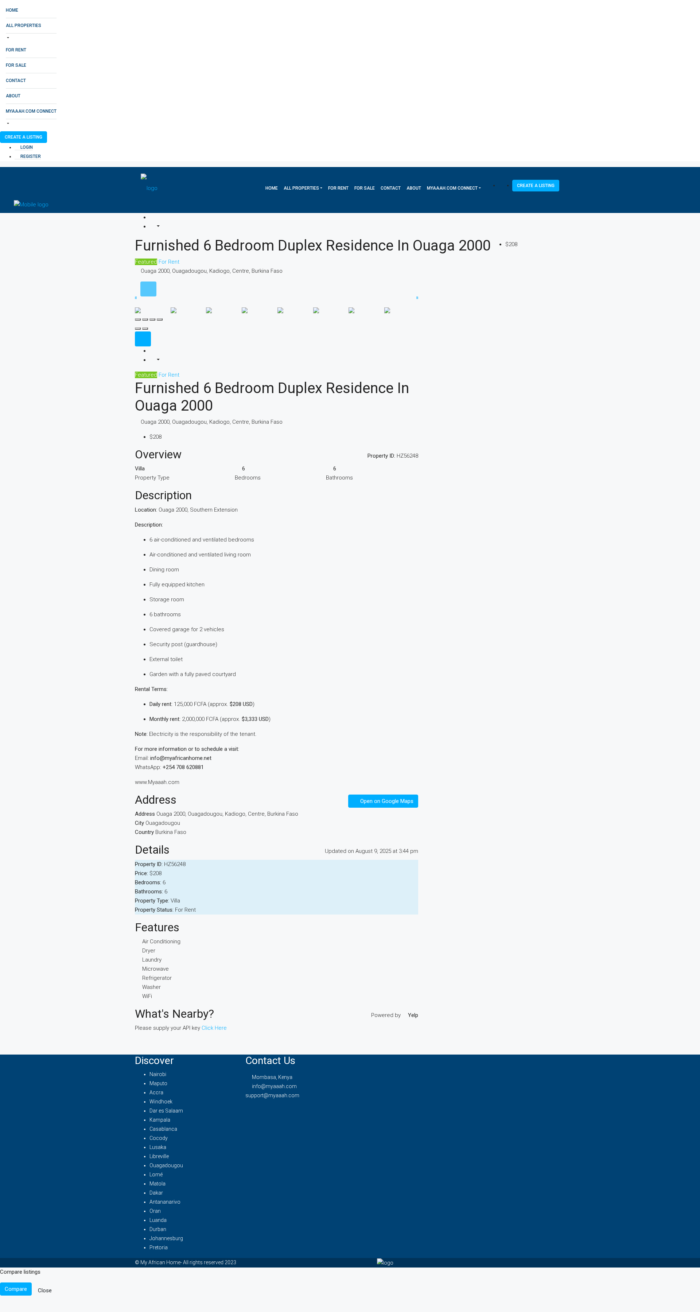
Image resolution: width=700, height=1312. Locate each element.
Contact (16, 80)
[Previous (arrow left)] (138, 328)
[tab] (148, 289)
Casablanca (163, 1129)
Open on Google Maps (386, 801)
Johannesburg (166, 1238)
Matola (157, 1184)
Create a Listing (23, 137)
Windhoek (160, 1102)
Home (12, 10)
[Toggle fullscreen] (152, 319)
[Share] (145, 319)
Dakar (156, 1193)
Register (30, 156)
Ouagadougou (166, 1165)
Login (26, 147)
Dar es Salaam (166, 1111)
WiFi (147, 996)
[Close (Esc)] (138, 319)
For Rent (16, 50)
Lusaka (157, 1147)
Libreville (159, 1156)
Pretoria (158, 1247)
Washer (151, 987)
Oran (155, 1211)
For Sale (16, 65)
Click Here (214, 1028)
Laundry (152, 959)
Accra (156, 1092)
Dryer (148, 950)
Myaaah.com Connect (31, 111)
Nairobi (157, 1074)
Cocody (158, 1138)
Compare (16, 1289)
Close (45, 1290)
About (13, 95)
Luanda (158, 1220)
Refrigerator (157, 978)
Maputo (158, 1083)
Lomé (156, 1174)
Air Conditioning (161, 941)
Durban (157, 1229)
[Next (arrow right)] (145, 328)
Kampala (159, 1120)
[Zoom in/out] (160, 319)
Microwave (155, 969)
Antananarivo (164, 1202)
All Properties (23, 25)
